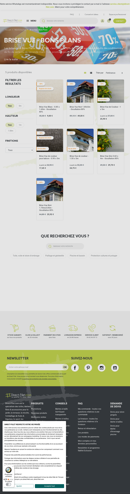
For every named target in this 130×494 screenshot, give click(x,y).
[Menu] (12, 467)
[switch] (8, 484)
